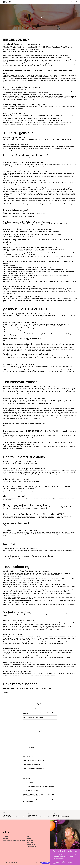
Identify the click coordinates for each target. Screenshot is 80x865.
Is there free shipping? (28, 739)
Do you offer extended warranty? (31, 764)
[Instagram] (40, 862)
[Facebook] (36, 862)
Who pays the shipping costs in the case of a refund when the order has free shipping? (38, 800)
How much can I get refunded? (30, 790)
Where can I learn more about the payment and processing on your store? (39, 712)
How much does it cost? (29, 735)
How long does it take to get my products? (34, 731)
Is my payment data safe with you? (32, 704)
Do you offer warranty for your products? (33, 760)
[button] (19, 2)
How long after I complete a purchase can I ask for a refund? (38, 786)
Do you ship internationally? (30, 743)
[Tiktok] (38, 862)
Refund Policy (30, 842)
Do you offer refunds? (28, 782)
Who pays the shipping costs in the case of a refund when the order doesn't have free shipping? (38, 795)
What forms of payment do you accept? (33, 717)
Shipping (29, 838)
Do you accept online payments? (31, 708)
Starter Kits (5, 838)
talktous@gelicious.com (32, 688)
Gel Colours (5, 836)
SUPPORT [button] (28, 834)
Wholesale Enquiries (31, 846)
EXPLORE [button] (4, 834)
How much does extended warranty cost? (33, 768)
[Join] (75, 859)
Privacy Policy (61, 862)
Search (28, 836)
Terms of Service (70, 862)
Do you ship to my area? (29, 747)
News (4, 844)
